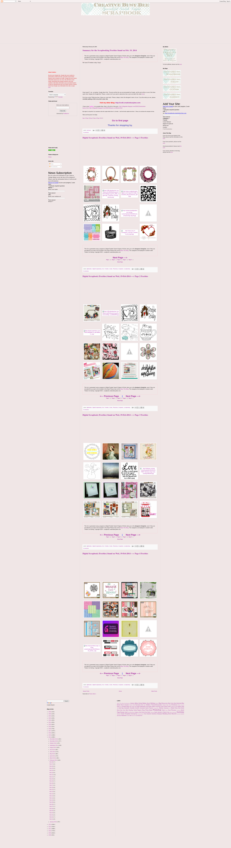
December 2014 (54, 739)
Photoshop (115, 268)
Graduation (127, 708)
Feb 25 (51, 768)
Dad (118, 706)
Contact (182, 704)
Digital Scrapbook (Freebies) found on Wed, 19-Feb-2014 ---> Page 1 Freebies (115, 137)
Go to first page (120, 120)
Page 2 (113, 259)
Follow (50, 157)
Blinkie (157, 703)
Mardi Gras (174, 708)
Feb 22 (51, 774)
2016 (50, 733)
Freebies (107, 268)
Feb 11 (51, 798)
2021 (50, 722)
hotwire (128, 715)
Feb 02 (51, 817)
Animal (140, 703)
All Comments (53, 166)
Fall (147, 706)
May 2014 (52, 753)
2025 (50, 713)
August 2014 (53, 747)
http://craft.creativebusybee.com (127, 103)
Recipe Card (124, 712)
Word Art (174, 713)
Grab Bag (121, 708)
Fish (159, 706)
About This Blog (124, 57)
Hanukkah (142, 708)
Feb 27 (51, 764)
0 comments (86, 132)
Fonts (165, 706)
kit (131, 715)
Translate (60, 97)
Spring (159, 712)
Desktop (124, 706)
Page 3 (119, 259)
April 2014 (52, 756)
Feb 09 (51, 802)
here (143, 94)
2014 (50, 737)
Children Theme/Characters (154, 705)
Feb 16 (51, 787)
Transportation (140, 713)
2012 (50, 826)
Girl (118, 708)
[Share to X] (100, 130)
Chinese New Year (166, 704)
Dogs (130, 706)
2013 (50, 824)
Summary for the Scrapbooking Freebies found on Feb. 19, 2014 (110, 50)
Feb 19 (51, 781)
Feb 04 (51, 812)
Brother (119, 705)
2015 (50, 735)
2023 (50, 718)
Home (120, 691)
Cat (142, 705)
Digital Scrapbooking (97, 268)
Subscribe (174, 712)
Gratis (110, 268)
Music (118, 710)
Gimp (182, 706)
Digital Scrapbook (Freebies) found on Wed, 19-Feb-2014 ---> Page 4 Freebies (115, 553)
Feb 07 (51, 806)
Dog (127, 706)
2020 (50, 724)
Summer (119, 713)
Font (162, 706)
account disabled (180, 713)
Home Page (120, 261)
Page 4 (124, 259)
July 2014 (52, 749)
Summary (89, 130)
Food (169, 706)
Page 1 (107, 259)
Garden (179, 706)
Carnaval (138, 705)
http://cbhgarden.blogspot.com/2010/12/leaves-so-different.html (105, 108)
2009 (50, 833)
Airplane (132, 703)
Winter (170, 713)
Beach (149, 703)
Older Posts (154, 691)
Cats (144, 704)
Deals (120, 706)
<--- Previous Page (109, 396)
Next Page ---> (120, 257)
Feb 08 (51, 804)
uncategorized (139, 715)
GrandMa (132, 708)
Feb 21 (51, 776)
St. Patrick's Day (165, 712)
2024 (50, 716)
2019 (50, 726)
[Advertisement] (115, 30)
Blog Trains (171, 703)
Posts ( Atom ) (92, 693)
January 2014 (53, 821)
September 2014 (54, 745)
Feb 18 (51, 783)
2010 (50, 830)
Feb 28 (51, 762)
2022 (50, 720)
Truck (145, 713)
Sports (156, 712)
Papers (139, 710)
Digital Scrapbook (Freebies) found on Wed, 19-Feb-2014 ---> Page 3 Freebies (115, 414)
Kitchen (161, 708)
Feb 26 (51, 766)
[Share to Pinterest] (104, 130)
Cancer (131, 704)
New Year (123, 710)
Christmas (174, 705)
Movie (182, 708)
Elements (143, 706)
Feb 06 (51, 808)
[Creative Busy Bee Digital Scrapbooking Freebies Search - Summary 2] (51, 150)
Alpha (136, 703)
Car (134, 705)
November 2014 (54, 741)
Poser (169, 710)
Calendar (126, 705)
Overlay (131, 710)
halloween (124, 715)
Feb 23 (51, 772)
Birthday (153, 703)
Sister (149, 712)
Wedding (165, 713)
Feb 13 (51, 793)
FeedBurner (66, 113)
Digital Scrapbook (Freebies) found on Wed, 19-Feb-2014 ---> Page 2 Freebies (115, 276)
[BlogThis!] (98, 130)
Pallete (135, 710)
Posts (51, 164)
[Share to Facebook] (102, 130)
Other (127, 710)
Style (171, 712)
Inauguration (156, 708)
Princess (173, 710)
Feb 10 (51, 800)
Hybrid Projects (149, 708)
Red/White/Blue (131, 712)
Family (150, 706)
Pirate (163, 710)
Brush (122, 705)
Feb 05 (51, 810)
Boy (183, 703)
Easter (138, 706)
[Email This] (96, 130)
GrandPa (137, 708)
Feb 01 (51, 819)
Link (170, 708)
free (103, 268)
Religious (137, 712)
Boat (175, 703)
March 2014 (53, 758)
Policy (166, 710)
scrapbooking (127, 268)
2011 (50, 828)
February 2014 (53, 760)
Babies (145, 703)
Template (128, 713)
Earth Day (134, 706)
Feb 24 (51, 770)
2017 (50, 730)
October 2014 (53, 743)
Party (143, 710)
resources (134, 715)
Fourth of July (174, 706)
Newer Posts (86, 691)
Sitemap (152, 712)
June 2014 (52, 751)
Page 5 (130, 259)
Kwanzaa (166, 708)
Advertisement (127, 703)
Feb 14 (51, 791)
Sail (140, 712)
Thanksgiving (133, 713)
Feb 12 (51, 795)
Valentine (149, 713)
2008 (50, 835)
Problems (179, 710)
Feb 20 (51, 779)
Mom (179, 708)
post (181, 64)
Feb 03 (51, 815)
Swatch (123, 713)
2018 (50, 728)
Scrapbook (121, 268)
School (143, 712)
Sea (146, 712)
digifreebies (89, 268)
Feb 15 (51, 789)
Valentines (154, 713)
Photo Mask (149, 710)
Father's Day (155, 706)
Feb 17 (51, 785)
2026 (50, 711)
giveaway (119, 715)
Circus (179, 704)
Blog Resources (163, 703)
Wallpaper (160, 713)
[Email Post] (93, 130)
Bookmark (179, 703)
